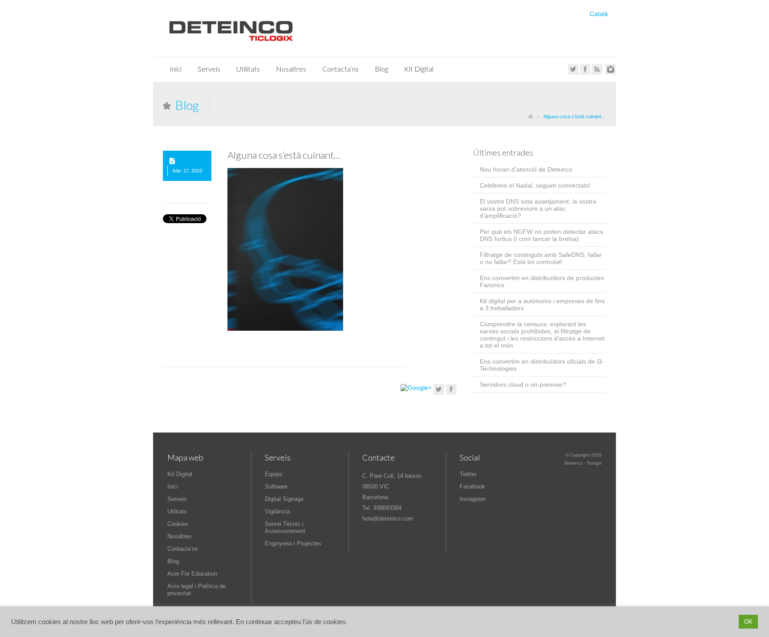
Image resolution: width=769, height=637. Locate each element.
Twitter (468, 474)
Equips (274, 474)
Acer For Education (192, 573)
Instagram (473, 499)
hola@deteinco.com (387, 518)
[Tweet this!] (438, 392)
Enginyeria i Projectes (293, 543)
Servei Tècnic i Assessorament (285, 527)
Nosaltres (291, 68)
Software (276, 486)
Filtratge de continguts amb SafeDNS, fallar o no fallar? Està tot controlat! (541, 258)
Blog (381, 68)
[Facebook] (585, 73)
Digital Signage (284, 499)
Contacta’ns (340, 68)
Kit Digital (418, 68)
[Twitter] (573, 73)
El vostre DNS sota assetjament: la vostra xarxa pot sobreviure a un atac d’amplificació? (538, 208)
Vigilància (277, 511)
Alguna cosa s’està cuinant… (283, 155)
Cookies (177, 524)
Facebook (472, 486)
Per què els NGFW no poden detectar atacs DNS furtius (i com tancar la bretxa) (541, 235)
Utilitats (248, 68)
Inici (176, 68)
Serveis (209, 68)
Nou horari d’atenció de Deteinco (526, 169)
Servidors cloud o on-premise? (523, 384)
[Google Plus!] (416, 387)
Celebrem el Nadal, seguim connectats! (535, 185)
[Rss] (597, 73)
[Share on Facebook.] (451, 392)
